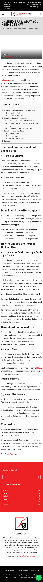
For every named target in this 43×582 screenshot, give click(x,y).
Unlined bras (6, 80)
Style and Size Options (16, 138)
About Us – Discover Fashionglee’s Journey (7, 6)
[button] (39, 578)
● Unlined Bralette (15, 113)
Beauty (4, 499)
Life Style (5, 496)
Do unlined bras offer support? (16, 118)
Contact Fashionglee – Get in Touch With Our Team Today (34, 4)
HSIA (38, 368)
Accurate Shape (13, 133)
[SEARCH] (38, 477)
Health (4, 493)
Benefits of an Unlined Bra (14, 131)
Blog (15, 2)
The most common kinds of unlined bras (19, 110)
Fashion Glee (8, 56)
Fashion (5, 54)
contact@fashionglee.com (25, 556)
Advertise (22, 2)
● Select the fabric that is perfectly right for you (23, 125)
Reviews (13, 454)
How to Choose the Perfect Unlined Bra (19, 121)
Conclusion (8, 141)
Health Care (6, 502)
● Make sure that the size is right (20, 128)
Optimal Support (13, 136)
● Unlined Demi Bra (15, 115)
